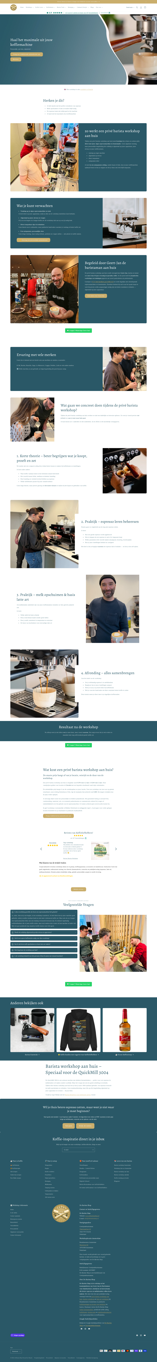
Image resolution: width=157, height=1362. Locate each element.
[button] (29, 7)
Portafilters (48, 1175)
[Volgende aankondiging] (146, 1)
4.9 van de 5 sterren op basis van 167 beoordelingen (81, 13)
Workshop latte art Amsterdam (122, 1168)
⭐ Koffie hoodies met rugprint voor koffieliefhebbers (77, 1055)
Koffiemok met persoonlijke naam (89, 1178)
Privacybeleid (14, 1228)
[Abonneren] (93, 1150)
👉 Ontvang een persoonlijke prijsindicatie (33, 240)
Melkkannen (48, 1184)
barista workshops (88, 1299)
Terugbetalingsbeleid (39, 1357)
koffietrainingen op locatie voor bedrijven (93, 1304)
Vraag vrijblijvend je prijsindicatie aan (58, 816)
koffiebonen (83, 1312)
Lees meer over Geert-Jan (96, 296)
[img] (78, 835)
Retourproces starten (16, 1219)
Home (12, 1209)
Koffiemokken (84, 1175)
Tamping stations (50, 1187)
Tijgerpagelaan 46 (85, 1229)
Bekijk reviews (78, 889)
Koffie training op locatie (121, 1178)
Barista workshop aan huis (121, 1171)
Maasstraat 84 (84, 1245)
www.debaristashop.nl (92, 1216)
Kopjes (47, 1168)
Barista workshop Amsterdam (122, 1165)
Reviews (16, 59)
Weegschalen (48, 1165)
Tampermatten (49, 1194)
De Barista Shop (18, 1357)
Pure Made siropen (15, 1178)
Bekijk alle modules (85, 1126)
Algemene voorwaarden (17, 1232)
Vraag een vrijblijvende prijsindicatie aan (26, 54)
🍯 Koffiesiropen (15, 1168)
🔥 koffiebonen (14, 1165)
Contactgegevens (81, 1357)
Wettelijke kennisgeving (92, 1357)
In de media (13, 1212)
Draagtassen (83, 1171)
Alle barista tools (50, 1197)
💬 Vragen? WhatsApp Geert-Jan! (78, 330)
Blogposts (117, 1181)
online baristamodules (86, 1309)
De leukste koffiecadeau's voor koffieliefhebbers (93, 1187)
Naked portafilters (50, 1178)
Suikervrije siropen (15, 1175)
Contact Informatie (15, 1235)
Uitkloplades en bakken (51, 1191)
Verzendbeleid (14, 1225)
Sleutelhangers (84, 1165)
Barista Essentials (31, 1055)
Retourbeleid (14, 1222)
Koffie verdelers (49, 1171)
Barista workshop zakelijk (121, 1175)
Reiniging (47, 1181)
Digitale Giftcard (84, 1181)
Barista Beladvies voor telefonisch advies (78, 1095)
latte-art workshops (103, 1299)
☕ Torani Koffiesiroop (123, 1055)
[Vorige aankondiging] (11, 1)
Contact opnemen (15, 1216)
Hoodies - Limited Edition (87, 1168)
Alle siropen (13, 1171)
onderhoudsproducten (104, 1312)
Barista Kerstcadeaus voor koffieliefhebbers (92, 1184)
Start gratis (68, 1126)
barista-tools (92, 1312)
